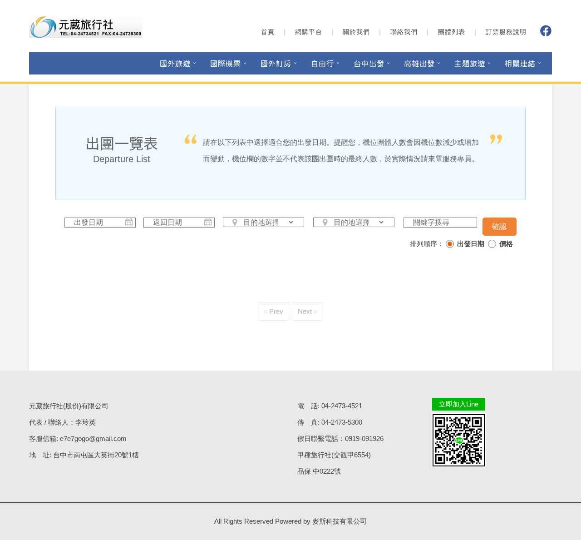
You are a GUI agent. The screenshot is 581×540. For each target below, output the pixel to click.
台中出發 (369, 63)
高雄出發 (419, 63)
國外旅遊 (175, 63)
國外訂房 (276, 63)
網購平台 (308, 31)
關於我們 (356, 31)
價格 (506, 244)
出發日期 (470, 244)
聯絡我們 (404, 31)
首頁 (268, 31)
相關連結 (520, 63)
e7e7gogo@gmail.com (93, 438)
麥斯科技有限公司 (339, 521)
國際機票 (225, 63)
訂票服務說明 (506, 31)
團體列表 (451, 31)
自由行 (322, 63)
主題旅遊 (469, 63)
